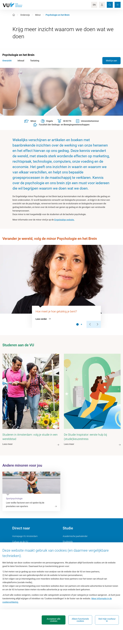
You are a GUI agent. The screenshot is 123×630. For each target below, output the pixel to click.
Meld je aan (111, 60)
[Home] (13, 15)
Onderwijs (25, 15)
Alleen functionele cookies (80, 620)
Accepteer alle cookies (53, 620)
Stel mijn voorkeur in (107, 620)
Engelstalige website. (64, 219)
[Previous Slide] (90, 324)
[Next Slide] (97, 324)
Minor (38, 15)
